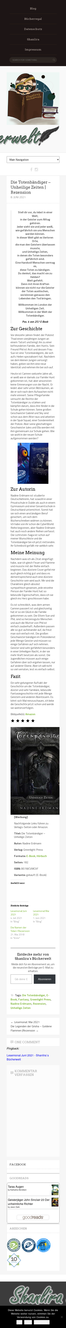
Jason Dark (15, 1207)
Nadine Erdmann (21, 1003)
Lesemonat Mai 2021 (41, 912)
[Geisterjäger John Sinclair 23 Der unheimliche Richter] (56, 1205)
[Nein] (61, 1317)
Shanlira (33, 39)
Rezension (39, 1003)
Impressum (33, 49)
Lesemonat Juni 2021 (19, 912)
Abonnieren (44, 979)
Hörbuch (42, 856)
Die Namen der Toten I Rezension (20, 929)
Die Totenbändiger (33, 995)
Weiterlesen (41, 1322)
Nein (28, 1322)
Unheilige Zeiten (21, 1008)
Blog (33, 8)
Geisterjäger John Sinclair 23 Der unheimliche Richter (28, 1202)
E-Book (30, 856)
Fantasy (23, 999)
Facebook (18, 1164)
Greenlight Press (40, 999)
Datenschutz (33, 29)
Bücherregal (33, 19)
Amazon (30, 714)
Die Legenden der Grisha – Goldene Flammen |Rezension (31, 1028)
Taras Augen (16, 1187)
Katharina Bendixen (18, 1190)
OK (19, 1322)
